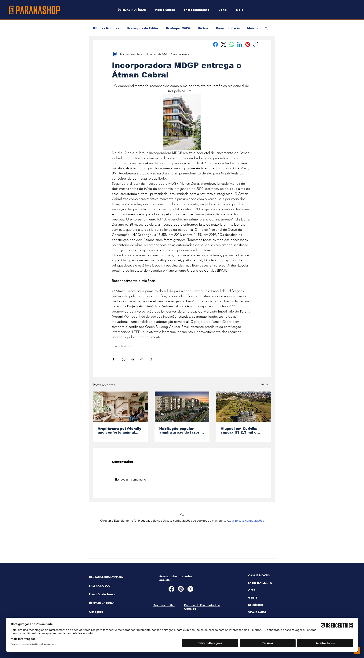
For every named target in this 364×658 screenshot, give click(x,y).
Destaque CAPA (178, 28)
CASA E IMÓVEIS (259, 575)
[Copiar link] (255, 44)
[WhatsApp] (231, 44)
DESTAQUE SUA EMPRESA (98, 577)
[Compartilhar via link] (141, 359)
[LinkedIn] (239, 44)
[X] (190, 589)
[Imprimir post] (151, 359)
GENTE (252, 597)
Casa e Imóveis (228, 28)
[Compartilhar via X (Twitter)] (123, 359)
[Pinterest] (247, 44)
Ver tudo (266, 384)
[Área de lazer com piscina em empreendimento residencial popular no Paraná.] (182, 407)
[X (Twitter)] (223, 44)
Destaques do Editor (142, 28)
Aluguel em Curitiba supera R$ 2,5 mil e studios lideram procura (243, 430)
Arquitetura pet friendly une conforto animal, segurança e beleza (119, 430)
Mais (250, 28)
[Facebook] (215, 44)
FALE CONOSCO (98, 586)
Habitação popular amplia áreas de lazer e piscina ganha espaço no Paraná (181, 430)
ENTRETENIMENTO (260, 583)
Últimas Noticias (106, 28)
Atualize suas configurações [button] (245, 520)
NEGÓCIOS (255, 605)
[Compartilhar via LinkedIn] (132, 359)
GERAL (252, 590)
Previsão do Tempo (98, 594)
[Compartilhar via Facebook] (113, 359)
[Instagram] (181, 589)
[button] (241, 10)
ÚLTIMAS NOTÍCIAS (98, 603)
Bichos (203, 28)
